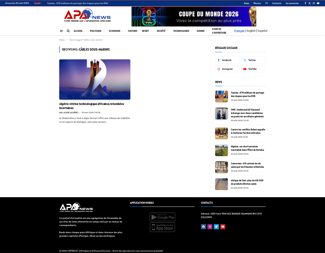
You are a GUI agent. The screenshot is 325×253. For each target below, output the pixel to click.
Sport (145, 30)
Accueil (78, 30)
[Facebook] (203, 226)
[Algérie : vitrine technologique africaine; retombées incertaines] (94, 79)
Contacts (276, 3)
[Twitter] (216, 226)
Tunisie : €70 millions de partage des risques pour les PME (247, 94)
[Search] (68, 31)
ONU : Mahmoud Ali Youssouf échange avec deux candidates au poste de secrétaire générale (96, 3)
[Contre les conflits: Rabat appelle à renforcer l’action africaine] (221, 133)
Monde (201, 30)
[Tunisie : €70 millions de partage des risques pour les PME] (221, 96)
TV (266, 3)
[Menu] (61, 30)
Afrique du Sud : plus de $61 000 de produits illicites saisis (247, 182)
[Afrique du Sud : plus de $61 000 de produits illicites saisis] (221, 184)
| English (250, 31)
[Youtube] (222, 226)
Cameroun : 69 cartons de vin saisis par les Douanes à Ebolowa (247, 165)
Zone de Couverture (219, 30)
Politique (95, 30)
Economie (114, 30)
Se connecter (292, 3)
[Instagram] (209, 226)
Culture (132, 30)
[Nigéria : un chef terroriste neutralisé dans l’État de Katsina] (221, 150)
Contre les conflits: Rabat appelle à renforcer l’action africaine (248, 131)
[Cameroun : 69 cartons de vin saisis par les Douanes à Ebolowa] (221, 167)
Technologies (181, 30)
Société (161, 30)
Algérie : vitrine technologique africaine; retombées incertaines (91, 106)
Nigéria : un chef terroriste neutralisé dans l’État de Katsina (247, 148)
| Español (261, 31)
